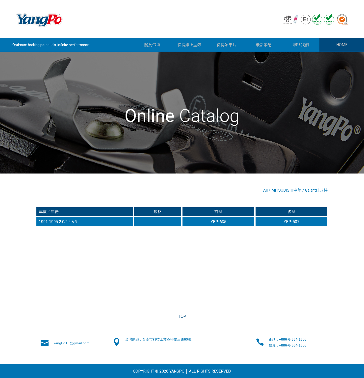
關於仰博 (152, 45)
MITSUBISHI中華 (286, 190)
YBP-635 (218, 221)
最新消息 (264, 45)
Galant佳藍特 (316, 190)
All (265, 190)
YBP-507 (291, 221)
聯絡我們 (301, 45)
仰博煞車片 (226, 45)
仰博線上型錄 (189, 45)
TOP (182, 316)
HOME (341, 44)
